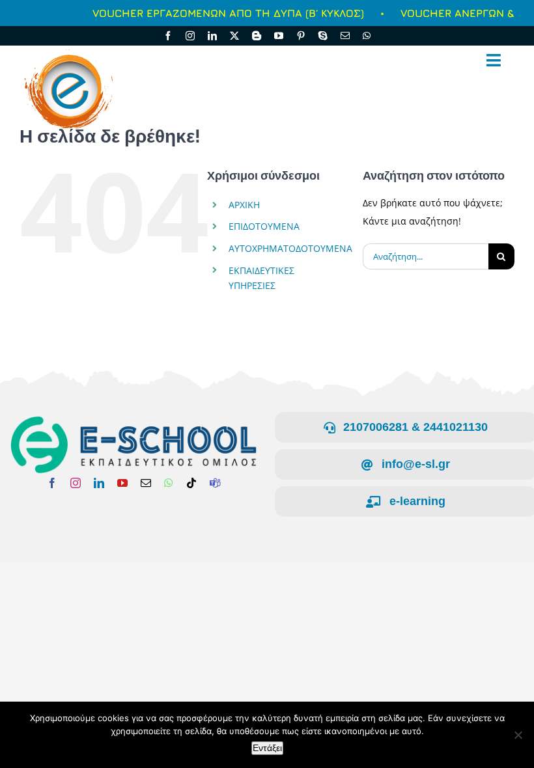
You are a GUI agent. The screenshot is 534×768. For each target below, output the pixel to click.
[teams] (215, 483)
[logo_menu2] (67, 49)
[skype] (323, 35)
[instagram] (190, 35)
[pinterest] (300, 35)
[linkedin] (212, 35)
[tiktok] (191, 483)
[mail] (345, 35)
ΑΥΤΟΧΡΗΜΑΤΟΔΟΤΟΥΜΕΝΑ (290, 248)
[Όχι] (517, 734)
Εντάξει (267, 748)
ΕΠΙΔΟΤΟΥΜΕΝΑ (264, 226)
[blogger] (256, 35)
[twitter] (234, 35)
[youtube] (278, 35)
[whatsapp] (367, 35)
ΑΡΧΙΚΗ (244, 205)
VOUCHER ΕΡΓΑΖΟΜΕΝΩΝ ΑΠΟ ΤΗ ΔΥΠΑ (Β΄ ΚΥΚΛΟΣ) (214, 13)
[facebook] (168, 35)
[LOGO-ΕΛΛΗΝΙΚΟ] (133, 419)
